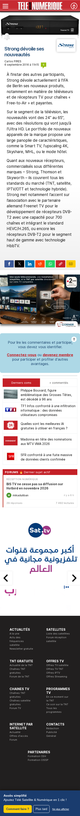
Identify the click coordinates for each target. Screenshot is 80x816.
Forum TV (15, 708)
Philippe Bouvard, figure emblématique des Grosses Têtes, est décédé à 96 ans (46, 394)
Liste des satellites (58, 633)
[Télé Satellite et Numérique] (40, 6)
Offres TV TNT (54, 669)
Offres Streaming (56, 676)
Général (51, 735)
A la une (14, 633)
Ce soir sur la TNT (57, 704)
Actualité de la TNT (21, 665)
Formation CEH (37, 756)
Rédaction (52, 728)
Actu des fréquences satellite (17, 641)
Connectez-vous (21, 355)
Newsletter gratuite (21, 648)
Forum (13, 739)
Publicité (51, 732)
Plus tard (41, 809)
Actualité (15, 732)
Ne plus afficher (60, 809)
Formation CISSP (38, 759)
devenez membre (58, 355)
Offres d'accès (19, 735)
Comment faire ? (17, 809)
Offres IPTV (53, 672)
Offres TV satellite (57, 665)
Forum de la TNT (19, 676)
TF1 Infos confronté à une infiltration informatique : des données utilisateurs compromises (48, 410)
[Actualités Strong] (66, 50)
